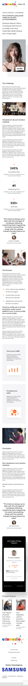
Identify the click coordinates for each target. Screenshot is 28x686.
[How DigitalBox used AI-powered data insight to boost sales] (21, 605)
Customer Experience (8, 12)
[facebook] (12, 644)
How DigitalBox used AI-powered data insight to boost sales (20, 619)
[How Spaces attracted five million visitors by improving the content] (7, 605)
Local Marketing (19, 12)
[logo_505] (10, 2)
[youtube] (15, 644)
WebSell (4, 677)
